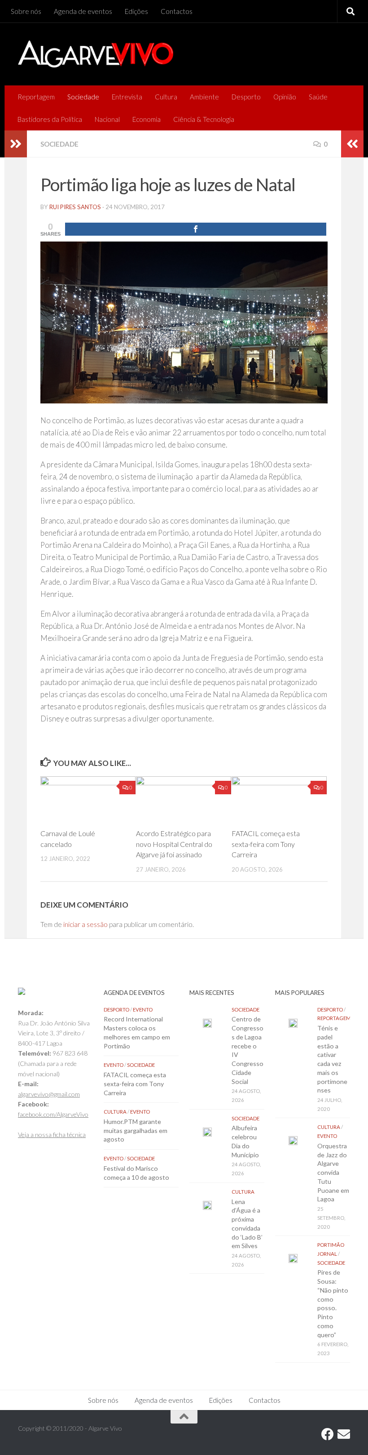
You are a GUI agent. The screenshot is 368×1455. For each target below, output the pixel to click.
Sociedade (83, 97)
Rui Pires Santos (75, 206)
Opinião (284, 97)
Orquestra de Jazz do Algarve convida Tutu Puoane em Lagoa (333, 1172)
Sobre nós (26, 11)
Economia (146, 119)
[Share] (195, 229)
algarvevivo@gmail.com (49, 1094)
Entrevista (127, 97)
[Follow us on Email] (343, 1434)
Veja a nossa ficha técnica (52, 1134)
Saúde (318, 97)
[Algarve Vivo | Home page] (95, 53)
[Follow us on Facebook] (327, 1434)
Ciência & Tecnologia (203, 119)
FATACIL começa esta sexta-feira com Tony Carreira (266, 844)
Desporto (246, 97)
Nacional (107, 119)
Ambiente (204, 97)
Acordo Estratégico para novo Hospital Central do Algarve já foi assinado (174, 844)
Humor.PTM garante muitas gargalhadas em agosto (135, 1130)
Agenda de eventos (83, 11)
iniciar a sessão (85, 924)
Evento (143, 1009)
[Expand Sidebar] (15, 143)
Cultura (166, 97)
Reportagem (36, 97)
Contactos (177, 11)
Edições (136, 11)
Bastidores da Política (50, 119)
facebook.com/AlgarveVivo (53, 1114)
